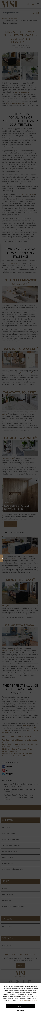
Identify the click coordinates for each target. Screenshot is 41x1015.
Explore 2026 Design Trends (14, 532)
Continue (20, 1006)
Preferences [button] (6, 996)
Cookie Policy (23, 1000)
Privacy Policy (33, 1000)
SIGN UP (10, 524)
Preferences (20, 1010)
